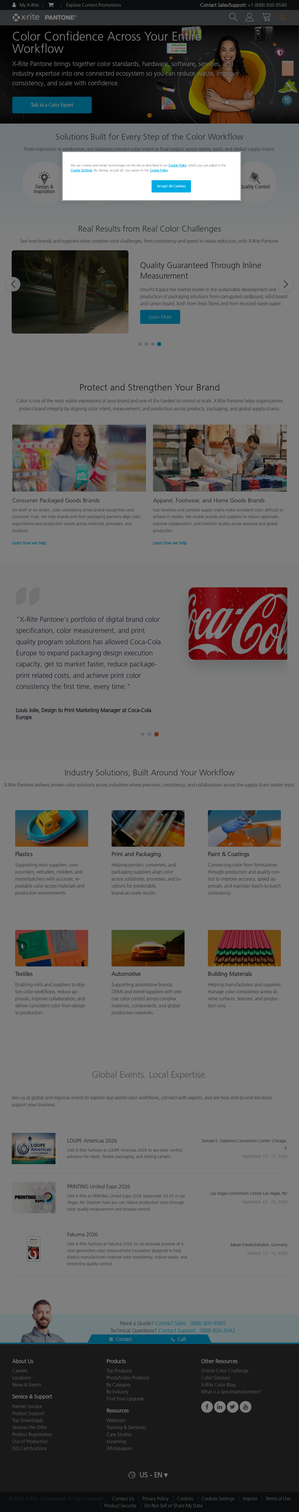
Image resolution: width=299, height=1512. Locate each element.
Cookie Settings (81, 170)
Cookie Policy (177, 165)
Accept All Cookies (171, 186)
